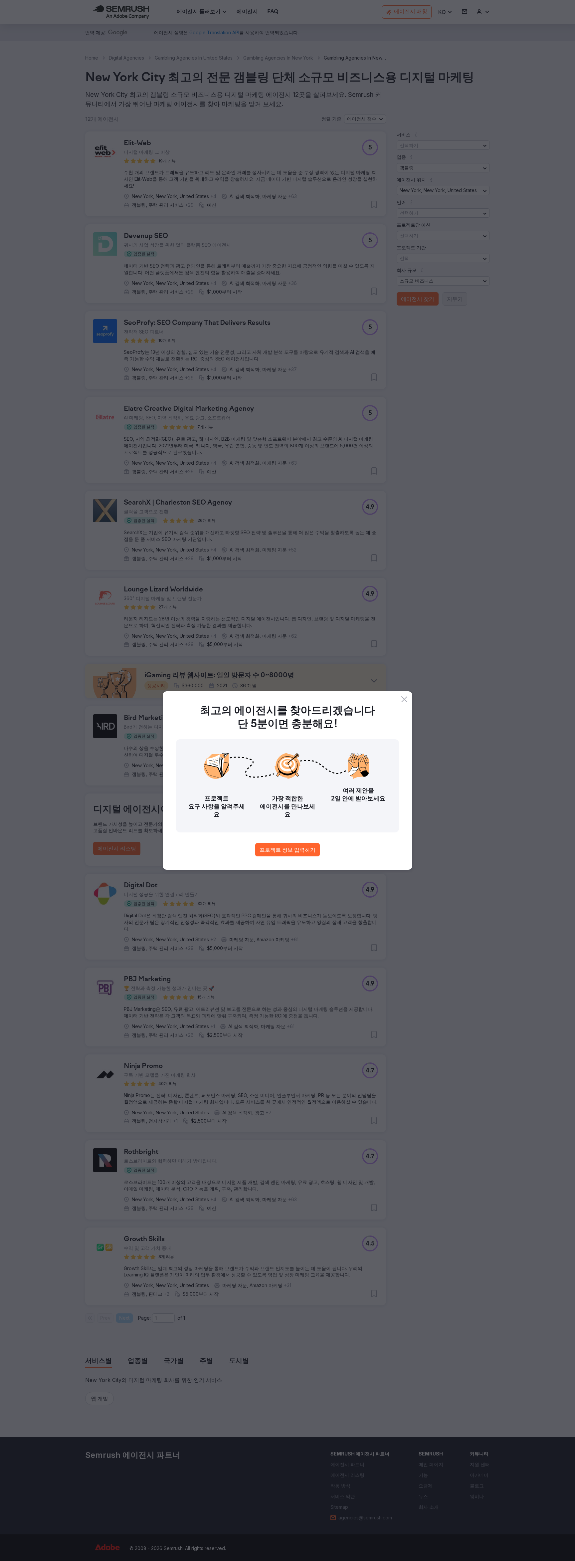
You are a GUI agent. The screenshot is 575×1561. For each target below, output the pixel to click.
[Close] (404, 699)
